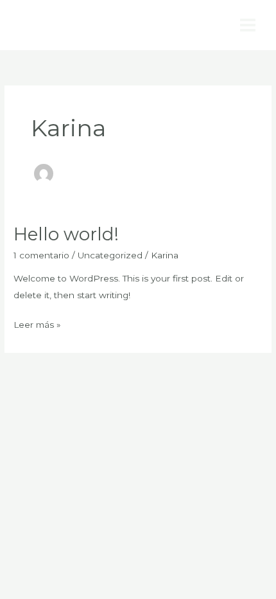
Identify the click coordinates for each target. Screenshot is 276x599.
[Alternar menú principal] (248, 25)
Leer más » (37, 323)
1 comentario (41, 255)
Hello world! (66, 234)
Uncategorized (110, 255)
